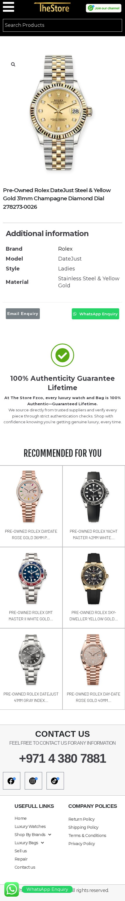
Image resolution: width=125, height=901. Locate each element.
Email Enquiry (22, 313)
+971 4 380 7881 (62, 758)
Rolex (65, 249)
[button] (13, 64)
